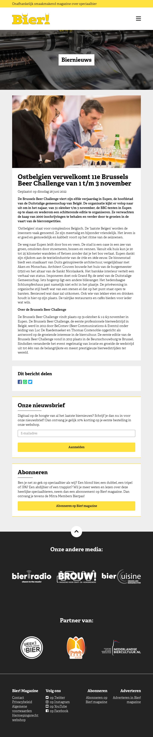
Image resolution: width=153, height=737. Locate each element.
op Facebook (59, 711)
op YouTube (58, 706)
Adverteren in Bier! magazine (127, 699)
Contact (18, 697)
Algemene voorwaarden (22, 708)
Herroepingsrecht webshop (25, 717)
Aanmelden (76, 447)
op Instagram (60, 702)
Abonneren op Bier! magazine (76, 506)
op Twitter (57, 697)
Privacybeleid (22, 702)
